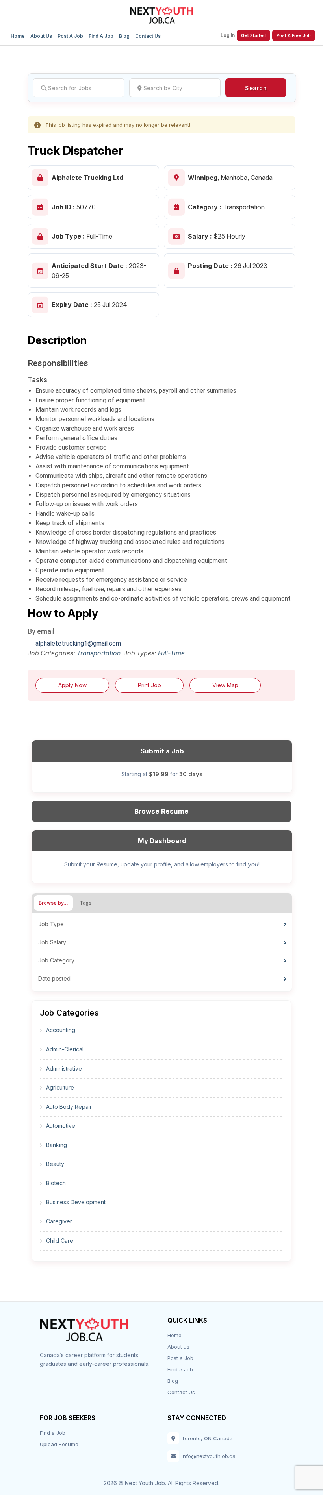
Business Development (76, 1202)
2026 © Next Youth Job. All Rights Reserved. (161, 1483)
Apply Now (72, 685)
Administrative (64, 1068)
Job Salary (52, 942)
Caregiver (59, 1221)
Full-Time (171, 653)
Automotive (60, 1125)
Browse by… (53, 903)
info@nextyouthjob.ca (209, 1456)
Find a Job (101, 36)
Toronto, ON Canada (207, 1438)
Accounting (60, 1030)
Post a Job (70, 36)
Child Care (59, 1240)
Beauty (55, 1163)
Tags (85, 903)
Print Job (149, 685)
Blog (124, 36)
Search (256, 88)
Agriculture (60, 1087)
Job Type (51, 924)
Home (18, 36)
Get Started (253, 35)
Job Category (56, 960)
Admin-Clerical (65, 1049)
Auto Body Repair (69, 1106)
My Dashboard (162, 841)
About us (41, 36)
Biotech (56, 1183)
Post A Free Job (294, 35)
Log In (228, 35)
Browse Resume (161, 811)
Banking (56, 1145)
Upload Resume (59, 1444)
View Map (225, 685)
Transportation (99, 653)
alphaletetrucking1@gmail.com (78, 643)
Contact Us (148, 36)
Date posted (54, 978)
